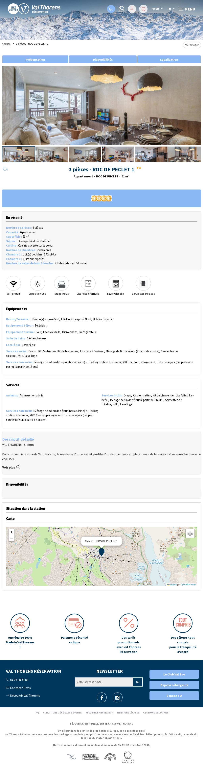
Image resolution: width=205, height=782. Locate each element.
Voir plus (8, 467)
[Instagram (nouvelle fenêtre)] (117, 698)
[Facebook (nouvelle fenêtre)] (101, 698)
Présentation (35, 59)
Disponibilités (103, 59)
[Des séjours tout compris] (183, 633)
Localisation (169, 59)
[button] (143, 9)
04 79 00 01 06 (111, 9)
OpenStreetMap (188, 584)
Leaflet (173, 584)
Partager (194, 45)
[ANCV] (72, 756)
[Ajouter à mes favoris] (5, 169)
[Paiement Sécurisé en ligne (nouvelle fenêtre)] (74, 633)
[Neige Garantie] (90, 756)
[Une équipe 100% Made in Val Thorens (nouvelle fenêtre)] (20, 633)
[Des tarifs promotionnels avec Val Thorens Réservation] (128, 633)
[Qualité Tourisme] (128, 756)
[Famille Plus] (110, 756)
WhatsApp (122, 9)
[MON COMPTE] (132, 9)
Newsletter (109, 671)
